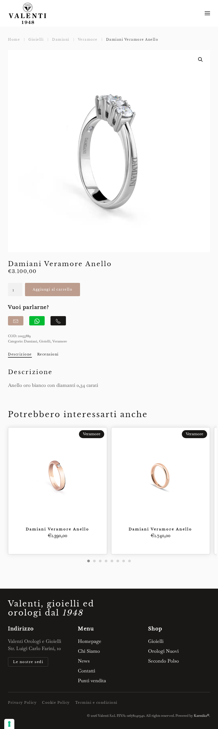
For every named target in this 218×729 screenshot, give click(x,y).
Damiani (30, 341)
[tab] (88, 561)
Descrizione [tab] (20, 354)
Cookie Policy (56, 703)
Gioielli (45, 341)
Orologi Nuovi (163, 651)
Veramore (59, 341)
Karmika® (201, 715)
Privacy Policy (22, 703)
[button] (207, 13)
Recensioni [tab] (48, 354)
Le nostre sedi (28, 662)
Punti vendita (92, 680)
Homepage (89, 641)
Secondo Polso (163, 661)
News (84, 661)
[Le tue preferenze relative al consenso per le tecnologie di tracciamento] (9, 724)
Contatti (86, 671)
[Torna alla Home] (28, 13)
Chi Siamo (89, 651)
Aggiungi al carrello (52, 289)
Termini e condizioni (96, 703)
